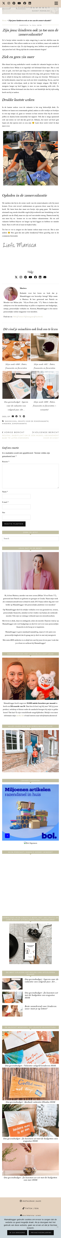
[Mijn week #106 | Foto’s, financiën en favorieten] (16, 347)
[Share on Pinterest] (24, 416)
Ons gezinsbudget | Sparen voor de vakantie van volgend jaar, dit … (16, 406)
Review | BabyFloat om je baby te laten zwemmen (16, 435)
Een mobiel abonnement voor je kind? (45, 435)
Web (15, 317)
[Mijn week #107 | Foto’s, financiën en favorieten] (45, 347)
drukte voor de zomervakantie (33, 421)
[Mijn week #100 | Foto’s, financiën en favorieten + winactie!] (45, 385)
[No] (57, 1226)
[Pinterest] (13, 3)
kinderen (6, 424)
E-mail (5, 502)
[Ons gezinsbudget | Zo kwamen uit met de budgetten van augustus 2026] (12, 997)
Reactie (5, 462)
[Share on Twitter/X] (20, 416)
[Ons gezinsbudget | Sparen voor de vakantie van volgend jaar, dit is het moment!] (16, 385)
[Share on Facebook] (16, 416)
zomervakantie (19, 424)
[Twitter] (3, 3)
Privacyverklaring (41, 1233)
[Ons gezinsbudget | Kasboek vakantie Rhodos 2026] (30, 1084)
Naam (5, 492)
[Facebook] (24, 3)
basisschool (11, 421)
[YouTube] (19, 3)
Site (3, 512)
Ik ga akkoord (17, 1233)
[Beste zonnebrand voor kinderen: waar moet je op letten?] (12, 1011)
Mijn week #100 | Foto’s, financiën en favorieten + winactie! (44, 406)
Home (4, 20)
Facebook (39, 317)
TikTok (32, 1208)
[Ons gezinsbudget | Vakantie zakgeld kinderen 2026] (30, 1047)
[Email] (44, 277)
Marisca (23, 25)
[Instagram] (9, 3)
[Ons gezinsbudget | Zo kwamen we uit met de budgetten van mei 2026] (30, 1159)
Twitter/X (21, 317)
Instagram (30, 317)
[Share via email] (13, 416)
